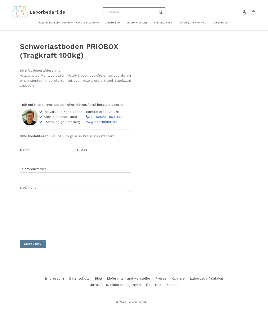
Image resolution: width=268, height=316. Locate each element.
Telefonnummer (33, 169)
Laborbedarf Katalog (206, 278)
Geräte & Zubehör (88, 22)
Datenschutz (79, 278)
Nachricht (28, 188)
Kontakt (172, 285)
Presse (161, 278)
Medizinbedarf (220, 22)
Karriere (178, 278)
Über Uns (153, 285)
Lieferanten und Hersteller (128, 278)
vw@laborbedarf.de (101, 122)
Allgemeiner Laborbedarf (54, 22)
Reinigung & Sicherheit (192, 22)
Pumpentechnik (163, 22)
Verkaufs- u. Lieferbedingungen (115, 285)
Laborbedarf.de (138, 302)
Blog (98, 278)
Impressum (54, 278)
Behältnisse (113, 22)
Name (25, 150)
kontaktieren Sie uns (44, 136)
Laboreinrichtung (137, 22)
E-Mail (82, 150)
